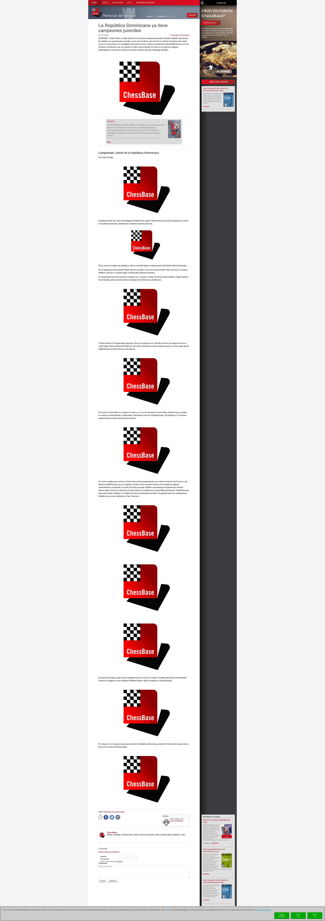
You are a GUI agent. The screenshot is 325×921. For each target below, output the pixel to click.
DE (166, 16)
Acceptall (315, 915)
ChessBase (112, 832)
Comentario (102, 863)
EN (168, 16)
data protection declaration (263, 910)
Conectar (221, 3)
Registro (119, 861)
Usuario (103, 856)
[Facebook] (106, 817)
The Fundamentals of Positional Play (214, 850)
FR (174, 16)
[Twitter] (112, 817)
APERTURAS (117, 3)
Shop (94, 3)
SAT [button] (129, 3)
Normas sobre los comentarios (108, 852)
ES (171, 16)
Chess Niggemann (176, 821)
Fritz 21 (111, 121)
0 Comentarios (184, 35)
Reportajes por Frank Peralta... (114, 812)
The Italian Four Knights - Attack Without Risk (216, 89)
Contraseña (104, 859)
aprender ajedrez (145, 3)
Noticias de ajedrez (119, 15)
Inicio (106, 3)
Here (167, 910)
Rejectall (298, 915)
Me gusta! (175, 35)
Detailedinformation (281, 915)
